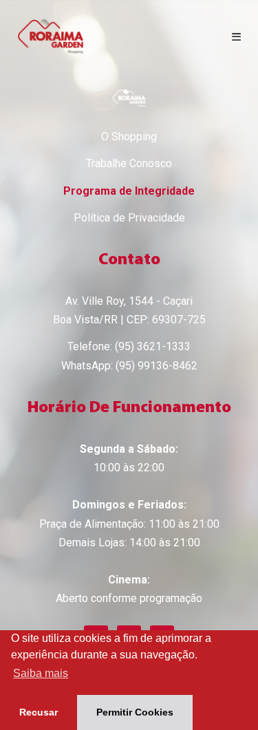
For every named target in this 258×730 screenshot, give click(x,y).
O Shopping (129, 136)
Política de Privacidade (129, 217)
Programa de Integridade (129, 190)
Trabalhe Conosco (129, 163)
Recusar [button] (38, 712)
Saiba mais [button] (40, 673)
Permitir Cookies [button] (134, 712)
